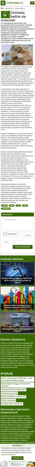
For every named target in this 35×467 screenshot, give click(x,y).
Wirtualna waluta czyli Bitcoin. (12, 404)
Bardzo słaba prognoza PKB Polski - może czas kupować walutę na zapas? (16, 379)
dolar (25, 205)
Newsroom (9, 8)
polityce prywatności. (8, 455)
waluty (5, 205)
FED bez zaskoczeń (8, 400)
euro (19, 205)
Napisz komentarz (22, 247)
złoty (12, 205)
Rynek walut (19, 8)
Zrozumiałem (17, 458)
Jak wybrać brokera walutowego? (13, 389)
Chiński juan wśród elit (9, 393)
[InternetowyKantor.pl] (17, 464)
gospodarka (6, 208)
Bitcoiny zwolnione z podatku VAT (13, 397)
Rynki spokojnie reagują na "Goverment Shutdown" (15, 385)
